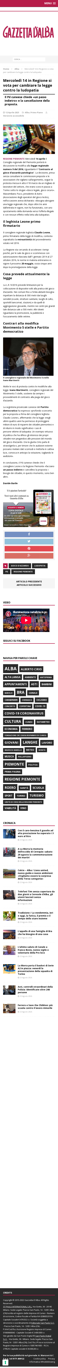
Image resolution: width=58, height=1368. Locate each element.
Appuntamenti (16, 684)
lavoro (47, 742)
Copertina (25, 706)
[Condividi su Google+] (29, 556)
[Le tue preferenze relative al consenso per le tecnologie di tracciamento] (5, 1363)
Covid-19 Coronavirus (24, 713)
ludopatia (39, 565)
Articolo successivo (29, 584)
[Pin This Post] (29, 549)
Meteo (30, 749)
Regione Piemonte (23, 571)
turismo (37, 795)
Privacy (51, 1358)
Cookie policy (39, 1358)
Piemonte (14, 764)
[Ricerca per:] (29, 59)
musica (9, 756)
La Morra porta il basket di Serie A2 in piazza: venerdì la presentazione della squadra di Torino (36, 970)
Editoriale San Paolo (40, 1322)
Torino (21, 795)
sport (8, 795)
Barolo (9, 693)
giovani (11, 742)
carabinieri (11, 699)
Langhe (30, 742)
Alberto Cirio (31, 669)
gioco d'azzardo (20, 565)
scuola (38, 788)
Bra (20, 692)
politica (33, 764)
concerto (10, 706)
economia (11, 729)
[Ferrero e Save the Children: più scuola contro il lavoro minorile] (9, 1011)
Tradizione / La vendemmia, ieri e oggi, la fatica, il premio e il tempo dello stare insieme (35, 915)
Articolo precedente (29, 581)
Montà (42, 750)
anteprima (46, 677)
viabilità (10, 808)
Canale (33, 692)
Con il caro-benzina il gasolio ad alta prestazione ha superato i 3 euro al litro (36, 833)
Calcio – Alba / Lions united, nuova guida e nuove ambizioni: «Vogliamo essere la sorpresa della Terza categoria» (35, 874)
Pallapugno (24, 756)
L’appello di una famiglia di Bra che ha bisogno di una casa (35, 932)
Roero (10, 787)
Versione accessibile (13, 115)
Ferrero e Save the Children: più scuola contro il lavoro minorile (35, 1006)
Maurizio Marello (13, 750)
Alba (27, 112)
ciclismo (41, 699)
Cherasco (27, 700)
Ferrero (27, 729)
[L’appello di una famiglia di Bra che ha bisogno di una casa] (9, 937)
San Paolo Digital (25, 1335)
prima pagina (13, 771)
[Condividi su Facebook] (29, 534)
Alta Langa (12, 677)
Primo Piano (36, 112)
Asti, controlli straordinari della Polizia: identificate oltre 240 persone (35, 989)
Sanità (24, 787)
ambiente (30, 677)
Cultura (13, 721)
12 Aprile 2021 (12, 112)
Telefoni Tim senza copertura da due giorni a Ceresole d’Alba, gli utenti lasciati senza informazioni (36, 896)
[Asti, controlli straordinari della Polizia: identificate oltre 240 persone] (9, 992)
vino (23, 808)
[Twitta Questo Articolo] (29, 541)
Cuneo (28, 722)
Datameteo (43, 722)
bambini (47, 684)
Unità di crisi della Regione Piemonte (23, 802)
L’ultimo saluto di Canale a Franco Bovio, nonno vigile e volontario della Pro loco (33, 949)
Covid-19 (40, 706)
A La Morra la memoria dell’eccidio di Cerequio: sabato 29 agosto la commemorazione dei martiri (35, 853)
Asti (34, 684)
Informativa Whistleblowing (42, 1361)
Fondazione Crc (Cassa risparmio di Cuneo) (25, 735)
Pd (6, 571)
